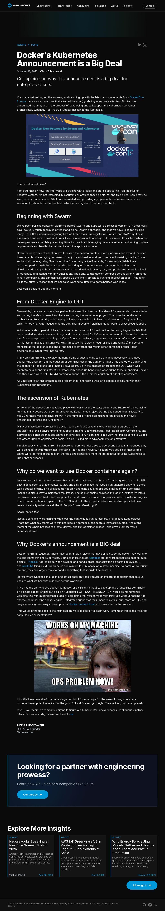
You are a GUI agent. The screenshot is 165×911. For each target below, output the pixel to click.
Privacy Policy (100, 903)
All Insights (140, 885)
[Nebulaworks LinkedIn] (150, 904)
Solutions (100, 5)
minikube (27, 566)
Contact (150, 5)
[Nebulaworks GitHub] (144, 904)
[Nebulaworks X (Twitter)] (155, 904)
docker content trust (82, 604)
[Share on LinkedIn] (140, 45)
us (71, 714)
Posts (34, 45)
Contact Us (30, 794)
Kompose (94, 557)
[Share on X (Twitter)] (145, 45)
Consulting (83, 5)
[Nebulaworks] (19, 5)
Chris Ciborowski (51, 71)
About (114, 5)
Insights (128, 5)
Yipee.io (33, 561)
